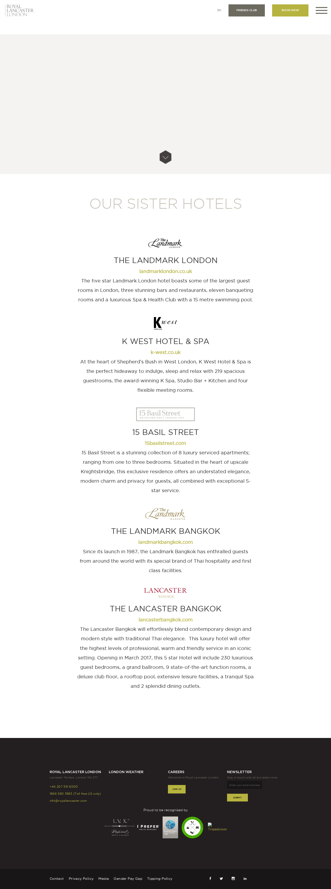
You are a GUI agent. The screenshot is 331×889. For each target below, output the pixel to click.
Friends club (246, 10)
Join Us (176, 789)
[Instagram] (233, 878)
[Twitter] (221, 878)
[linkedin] (245, 878)
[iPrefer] (148, 827)
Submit (237, 797)
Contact (57, 879)
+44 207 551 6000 (64, 786)
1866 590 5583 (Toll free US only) (75, 793)
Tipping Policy (160, 879)
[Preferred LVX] (120, 827)
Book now (290, 10)
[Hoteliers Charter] (192, 827)
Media (103, 879)
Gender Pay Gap (128, 879)
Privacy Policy (81, 879)
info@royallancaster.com (68, 800)
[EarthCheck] (171, 827)
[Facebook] (210, 878)
